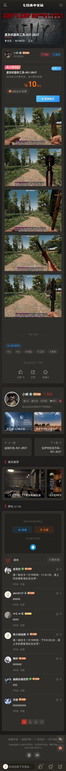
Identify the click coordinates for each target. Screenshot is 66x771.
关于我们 (53, 739)
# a (9, 351)
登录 (24, 530)
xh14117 (18, 593)
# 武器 (28, 351)
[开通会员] (60, 747)
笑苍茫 (17, 569)
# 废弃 (53, 351)
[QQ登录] (33, 547)
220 (45, 400)
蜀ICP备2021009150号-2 (41, 746)
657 (54, 400)
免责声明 (26, 739)
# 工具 (41, 351)
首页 (9, 40)
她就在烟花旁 (20, 679)
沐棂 (15, 699)
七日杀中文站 (41, 744)
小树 (16, 53)
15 (42, 17)
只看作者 (54, 559)
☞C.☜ (17, 613)
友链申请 (13, 739)
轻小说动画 (19, 634)
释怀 (15, 658)
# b (18, 351)
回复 (22, 584)
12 (27, 400)
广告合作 (40, 739)
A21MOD (20, 40)
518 (36, 400)
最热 (16, 560)
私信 (58, 54)
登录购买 (49, 98)
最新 (8, 560)
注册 (45, 530)
